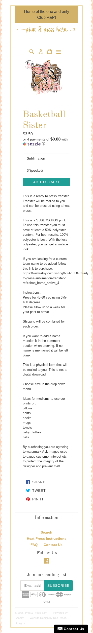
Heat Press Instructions (46, 538)
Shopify (19, 617)
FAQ (34, 545)
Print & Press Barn (36, 612)
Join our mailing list (46, 575)
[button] (46, 141)
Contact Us (53, 545)
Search (46, 532)
